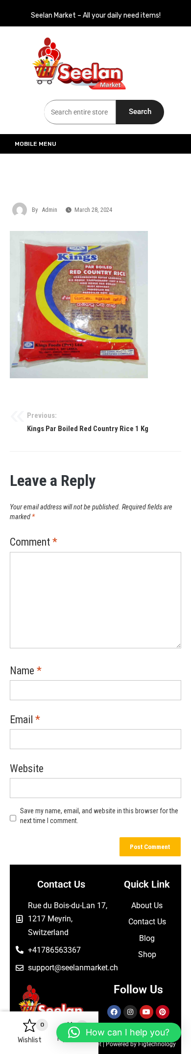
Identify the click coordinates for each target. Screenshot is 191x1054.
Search (140, 111)
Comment (33, 542)
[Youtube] (146, 1012)
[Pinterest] (162, 1012)
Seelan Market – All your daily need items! (96, 15)
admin (49, 209)
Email (25, 720)
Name (26, 671)
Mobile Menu (35, 143)
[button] (118, 1032)
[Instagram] (130, 1012)
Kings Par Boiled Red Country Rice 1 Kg (87, 422)
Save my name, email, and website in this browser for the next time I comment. (99, 816)
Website (27, 769)
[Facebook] (114, 1012)
